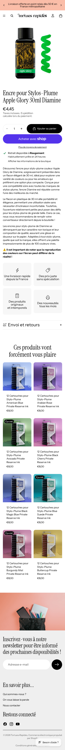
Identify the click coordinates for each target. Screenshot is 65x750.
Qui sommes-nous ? (14, 694)
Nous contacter (11, 705)
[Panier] (61, 16)
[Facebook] (5, 724)
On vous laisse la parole (16, 699)
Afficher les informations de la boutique (29, 161)
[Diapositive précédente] (4, 5)
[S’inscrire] (57, 664)
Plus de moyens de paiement (32, 147)
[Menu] (4, 16)
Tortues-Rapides (19, 735)
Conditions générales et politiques (33, 745)
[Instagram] (11, 724)
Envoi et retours (24, 324)
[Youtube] (18, 724)
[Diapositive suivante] (61, 5)
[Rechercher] (12, 16)
